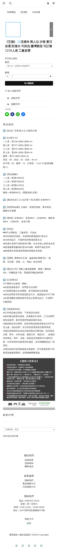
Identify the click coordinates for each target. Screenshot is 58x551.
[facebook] (12, 114)
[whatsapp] (18, 114)
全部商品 (11, 12)
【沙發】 (24, 12)
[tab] (29, 98)
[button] (29, 98)
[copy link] (23, 114)
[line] (7, 114)
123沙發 (36, 12)
